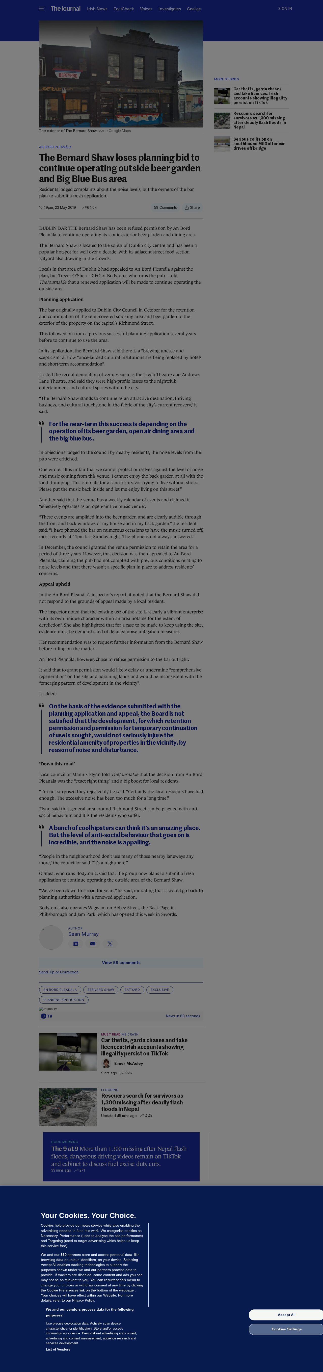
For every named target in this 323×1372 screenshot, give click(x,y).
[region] (161, 1279)
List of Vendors (58, 1349)
